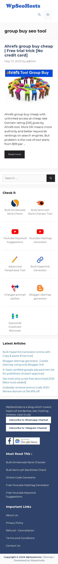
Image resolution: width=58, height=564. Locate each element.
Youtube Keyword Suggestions (15, 240)
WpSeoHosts (33, 557)
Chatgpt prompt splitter (15, 296)
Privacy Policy (14, 522)
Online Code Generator (21, 477)
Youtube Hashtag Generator (40, 240)
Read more (14, 154)
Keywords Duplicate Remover (15, 327)
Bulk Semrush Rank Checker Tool (40, 211)
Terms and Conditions (20, 538)
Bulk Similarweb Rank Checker (26, 462)
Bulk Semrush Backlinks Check (26, 469)
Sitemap (48, 557)
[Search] (51, 178)
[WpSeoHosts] (23, 6)
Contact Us (13, 545)
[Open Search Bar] (39, 15)
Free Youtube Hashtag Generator (27, 485)
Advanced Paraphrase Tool (15, 268)
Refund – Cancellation (20, 530)
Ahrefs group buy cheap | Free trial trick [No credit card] (28, 50)
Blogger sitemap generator (40, 296)
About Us (12, 515)
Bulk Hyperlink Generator (40, 268)
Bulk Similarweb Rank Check (14, 211)
